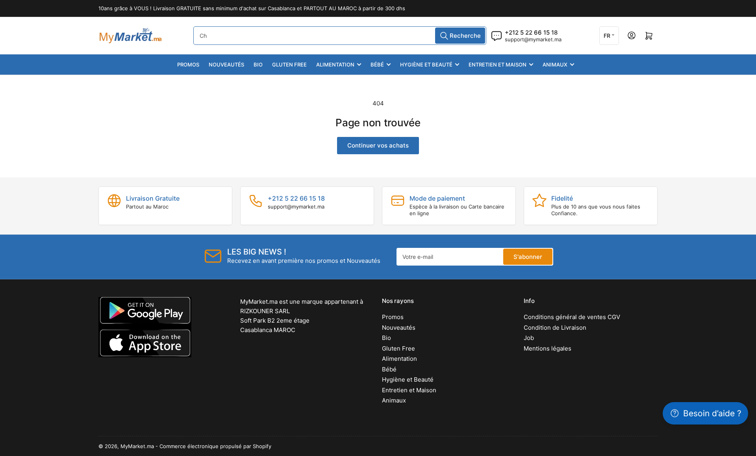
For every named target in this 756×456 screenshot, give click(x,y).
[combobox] (339, 35)
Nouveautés (226, 64)
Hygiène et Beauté (426, 64)
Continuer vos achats (378, 145)
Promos (188, 64)
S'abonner (527, 256)
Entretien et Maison (497, 64)
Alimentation (335, 64)
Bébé (377, 64)
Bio (258, 64)
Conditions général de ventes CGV (572, 317)
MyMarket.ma (137, 446)
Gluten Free (289, 64)
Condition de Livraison (555, 327)
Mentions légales (547, 348)
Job (529, 338)
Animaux (555, 64)
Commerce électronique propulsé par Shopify (215, 446)
